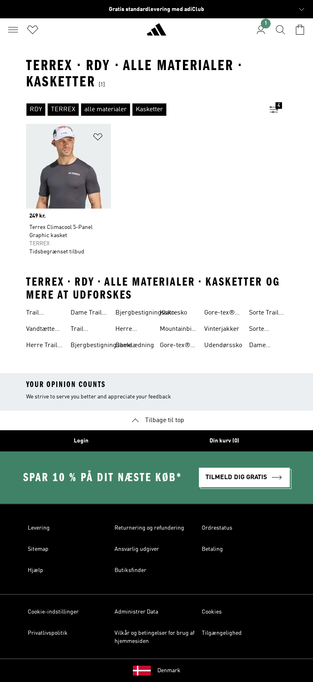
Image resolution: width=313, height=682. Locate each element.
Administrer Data (136, 612)
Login (81, 441)
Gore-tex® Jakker (219, 314)
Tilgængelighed (222, 633)
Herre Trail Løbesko (41, 346)
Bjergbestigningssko (144, 313)
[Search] (280, 30)
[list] (143, 109)
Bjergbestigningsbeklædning (112, 345)
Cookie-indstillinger (53, 612)
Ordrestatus (217, 528)
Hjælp (35, 570)
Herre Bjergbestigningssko (144, 330)
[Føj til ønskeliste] (97, 138)
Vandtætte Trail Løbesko (40, 330)
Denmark (169, 670)
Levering (39, 528)
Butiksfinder (130, 570)
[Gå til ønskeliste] (32, 30)
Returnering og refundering (149, 528)
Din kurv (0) (224, 441)
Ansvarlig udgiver (137, 549)
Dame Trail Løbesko (86, 314)
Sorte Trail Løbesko (264, 314)
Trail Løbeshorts (87, 330)
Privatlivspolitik (48, 633)
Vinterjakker (221, 329)
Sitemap (38, 549)
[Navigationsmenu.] (13, 30)
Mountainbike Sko (179, 330)
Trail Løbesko (38, 314)
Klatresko (173, 313)
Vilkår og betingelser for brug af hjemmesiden (154, 637)
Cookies (212, 612)
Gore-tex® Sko (175, 346)
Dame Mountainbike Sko (268, 346)
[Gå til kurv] (300, 30)
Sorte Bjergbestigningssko (278, 330)
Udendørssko (223, 345)
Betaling (212, 549)
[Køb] (156, 33)
